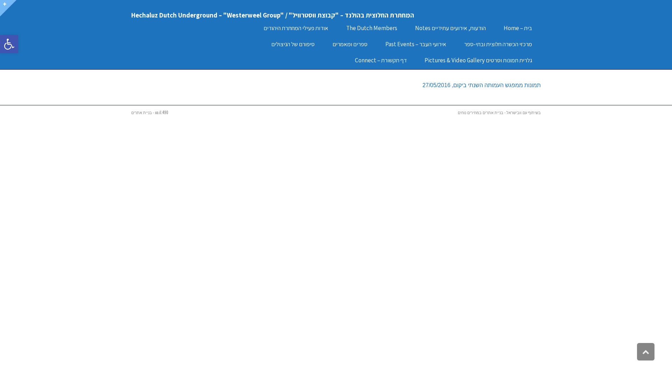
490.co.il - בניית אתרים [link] (149, 112)
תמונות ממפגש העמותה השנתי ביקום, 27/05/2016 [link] (481, 85)
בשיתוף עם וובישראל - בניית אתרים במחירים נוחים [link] (499, 112)
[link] (9, 44)
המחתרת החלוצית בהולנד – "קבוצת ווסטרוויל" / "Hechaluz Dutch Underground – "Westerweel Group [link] (272, 15)
